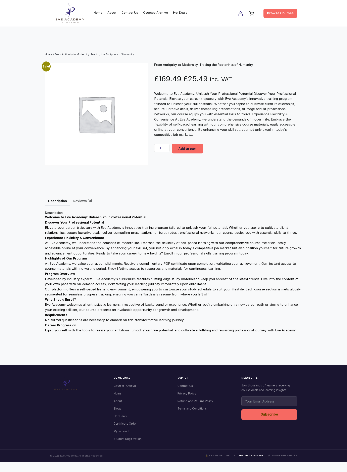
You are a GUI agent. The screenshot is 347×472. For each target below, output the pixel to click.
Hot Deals (120, 416)
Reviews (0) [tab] (82, 201)
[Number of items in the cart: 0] (251, 13)
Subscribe (269, 414)
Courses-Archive (125, 385)
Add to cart (187, 149)
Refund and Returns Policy (195, 401)
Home (48, 54)
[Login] (240, 13)
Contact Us (185, 385)
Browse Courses (280, 13)
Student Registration (128, 438)
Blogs (117, 408)
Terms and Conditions (192, 408)
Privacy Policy (187, 393)
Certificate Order (125, 423)
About (118, 401)
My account (122, 431)
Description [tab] (57, 201)
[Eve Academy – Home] (78, 384)
